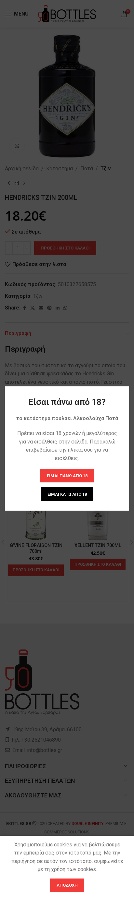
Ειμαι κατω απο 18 (67, 493)
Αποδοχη (67, 885)
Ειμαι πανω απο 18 (67, 475)
